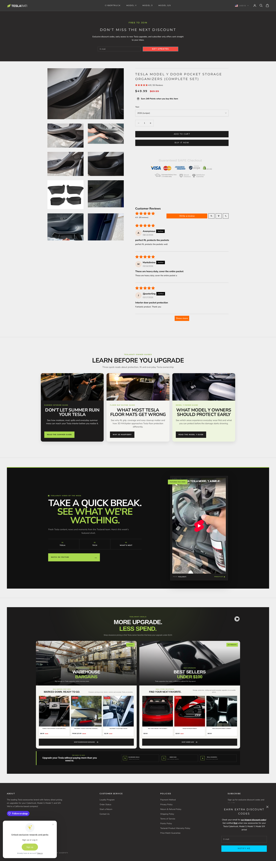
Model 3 (147, 5)
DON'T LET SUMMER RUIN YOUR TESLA (72, 412)
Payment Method (168, 799)
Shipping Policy (167, 814)
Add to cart (182, 134)
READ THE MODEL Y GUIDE (191, 435)
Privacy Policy (166, 804)
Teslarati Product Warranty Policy (175, 828)
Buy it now (182, 142)
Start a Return (106, 809)
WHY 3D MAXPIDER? (122, 435)
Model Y (131, 5)
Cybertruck (113, 5)
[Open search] (211, 216)
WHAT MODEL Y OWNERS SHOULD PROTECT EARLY (203, 412)
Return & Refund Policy (170, 809)
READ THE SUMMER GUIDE (59, 435)
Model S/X (164, 5)
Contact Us (105, 814)
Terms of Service (167, 818)
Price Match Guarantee (170, 833)
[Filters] (219, 216)
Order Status (105, 804)
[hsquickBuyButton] (236, 618)
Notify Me (244, 848)
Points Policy (166, 823)
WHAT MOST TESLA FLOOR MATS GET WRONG (138, 412)
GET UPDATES (160, 49)
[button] (141, 85)
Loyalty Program (107, 799)
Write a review (187, 216)
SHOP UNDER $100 (188, 742)
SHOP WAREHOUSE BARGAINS (84, 742)
